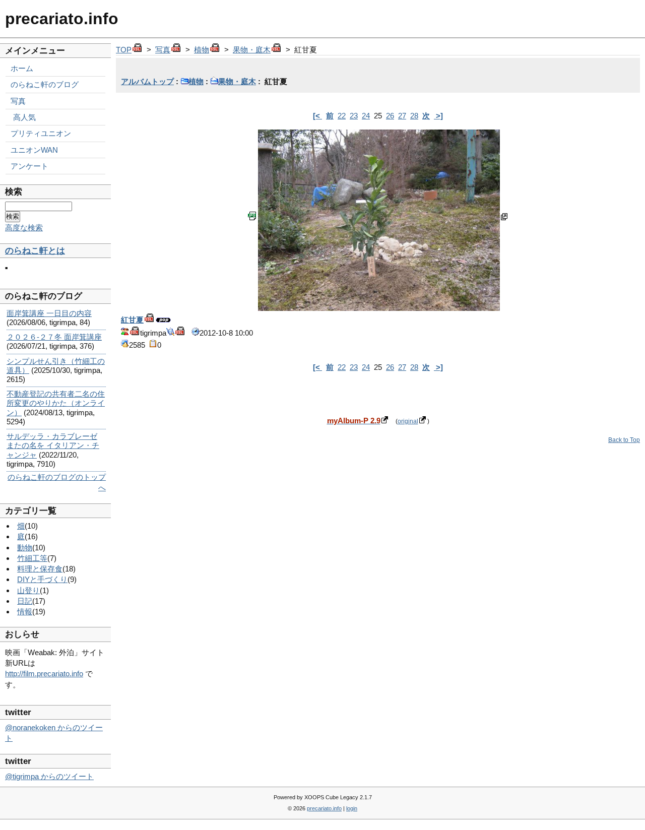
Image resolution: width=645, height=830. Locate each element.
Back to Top (624, 439)
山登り (28, 590)
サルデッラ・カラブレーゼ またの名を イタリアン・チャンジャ (53, 445)
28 (414, 115)
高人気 (24, 117)
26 (390, 115)
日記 (24, 601)
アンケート (29, 166)
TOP (124, 49)
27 (402, 115)
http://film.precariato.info (44, 673)
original (408, 421)
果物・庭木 (252, 49)
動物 (24, 547)
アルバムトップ (147, 81)
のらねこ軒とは (35, 251)
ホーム (22, 68)
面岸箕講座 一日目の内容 (49, 313)
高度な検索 (24, 227)
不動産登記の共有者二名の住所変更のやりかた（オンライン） (56, 403)
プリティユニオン (41, 133)
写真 (162, 49)
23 (354, 115)
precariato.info (61, 19)
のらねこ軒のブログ (45, 84)
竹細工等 (32, 558)
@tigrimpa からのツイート (49, 776)
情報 (24, 611)
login (351, 808)
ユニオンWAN (34, 150)
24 (366, 115)
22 (342, 115)
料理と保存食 (39, 568)
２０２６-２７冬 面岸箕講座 (54, 337)
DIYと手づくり (42, 579)
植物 (201, 49)
